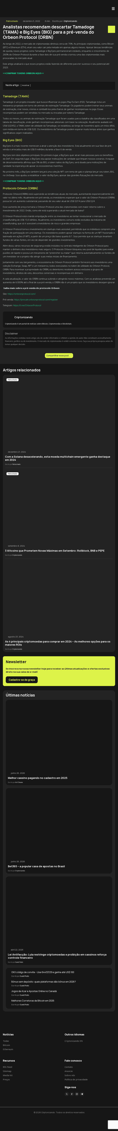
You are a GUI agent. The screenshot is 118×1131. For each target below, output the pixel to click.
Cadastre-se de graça (22, 679)
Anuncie (69, 1071)
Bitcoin (6, 1045)
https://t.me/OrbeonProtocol (27, 305)
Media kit (8, 1075)
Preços (6, 1079)
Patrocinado (12, 21)
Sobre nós (70, 1075)
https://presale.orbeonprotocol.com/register (36, 299)
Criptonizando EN (74, 1040)
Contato (69, 1066)
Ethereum (8, 1049)
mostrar (25, 85)
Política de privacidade (76, 1079)
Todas (6, 1040)
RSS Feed (7, 1066)
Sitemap (7, 1071)
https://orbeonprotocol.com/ (22, 293)
